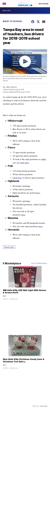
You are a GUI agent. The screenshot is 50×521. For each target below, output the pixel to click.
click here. (24, 162)
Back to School (12, 21)
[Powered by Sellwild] (43, 406)
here (20, 177)
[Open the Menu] (4, 4)
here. (38, 192)
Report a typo (9, 247)
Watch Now (43, 3)
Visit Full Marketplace (39, 263)
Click (15, 177)
